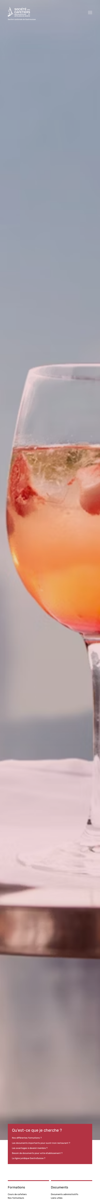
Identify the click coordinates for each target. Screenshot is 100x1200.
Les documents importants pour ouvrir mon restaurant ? (41, 1143)
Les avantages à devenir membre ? (30, 1148)
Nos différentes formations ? (27, 1137)
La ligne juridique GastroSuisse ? (28, 1158)
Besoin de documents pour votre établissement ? (37, 1153)
